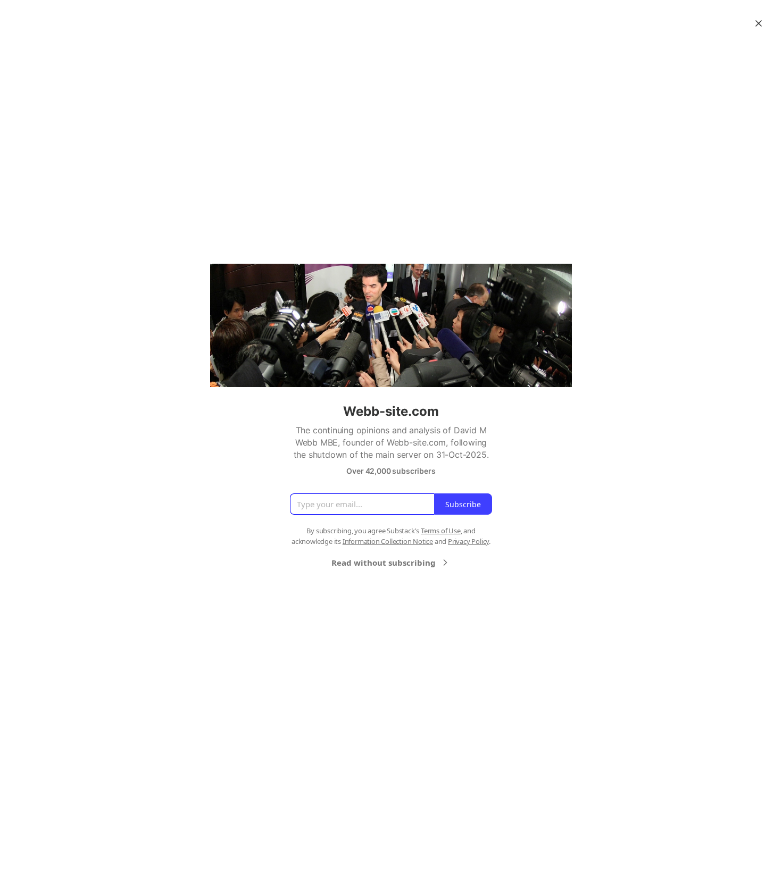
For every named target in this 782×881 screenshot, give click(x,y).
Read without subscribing (383, 562)
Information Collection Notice (388, 541)
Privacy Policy (468, 541)
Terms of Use (441, 530)
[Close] (758, 23)
